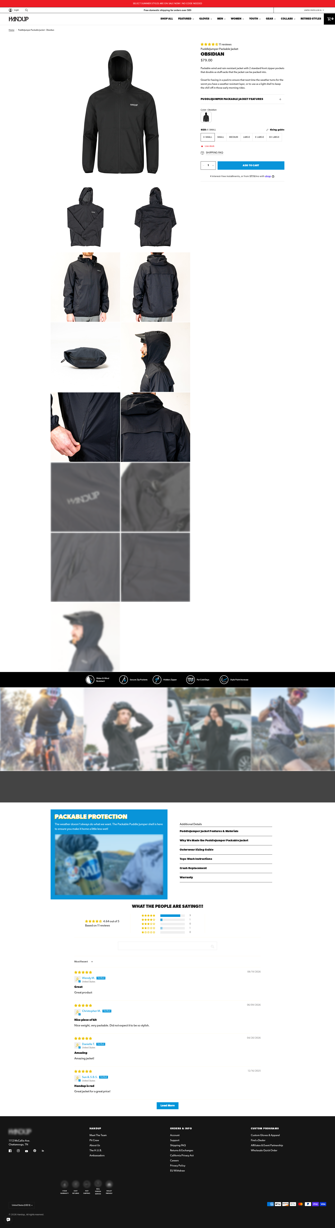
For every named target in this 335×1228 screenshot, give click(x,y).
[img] (83, 972)
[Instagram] (21, 1151)
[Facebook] (12, 1151)
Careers (174, 1160)
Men (220, 19)
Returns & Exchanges (181, 1150)
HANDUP (95, 1129)
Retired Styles (311, 19)
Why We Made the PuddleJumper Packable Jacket (214, 840)
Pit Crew (94, 1140)
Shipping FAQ (178, 1145)
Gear (269, 19)
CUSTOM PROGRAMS (265, 1129)
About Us (95, 1145)
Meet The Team (98, 1135)
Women (236, 19)
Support (174, 1140)
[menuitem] (167, 19)
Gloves (204, 19)
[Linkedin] (45, 1151)
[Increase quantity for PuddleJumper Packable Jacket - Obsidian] (213, 166)
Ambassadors (97, 1155)
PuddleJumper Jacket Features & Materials (209, 831)
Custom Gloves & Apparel (265, 1135)
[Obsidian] (206, 117)
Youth (253, 19)
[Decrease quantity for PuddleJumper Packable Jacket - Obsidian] (203, 166)
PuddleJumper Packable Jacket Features (232, 99)
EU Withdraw (177, 1171)
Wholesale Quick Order (264, 1150)
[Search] (25, 10)
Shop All (167, 19)
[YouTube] (29, 1151)
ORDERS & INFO (181, 1129)
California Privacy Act (182, 1155)
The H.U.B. (96, 1150)
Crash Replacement (193, 868)
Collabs (287, 19)
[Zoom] (183, 49)
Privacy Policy (177, 1166)
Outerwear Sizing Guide (196, 849)
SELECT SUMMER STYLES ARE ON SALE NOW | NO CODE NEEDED (167, 3)
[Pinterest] (37, 1151)
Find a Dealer (258, 1140)
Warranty (186, 877)
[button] (210, 44)
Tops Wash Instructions (196, 859)
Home (11, 30)
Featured (184, 19)
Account (175, 1135)
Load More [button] (168, 1105)
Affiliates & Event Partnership (267, 1145)
